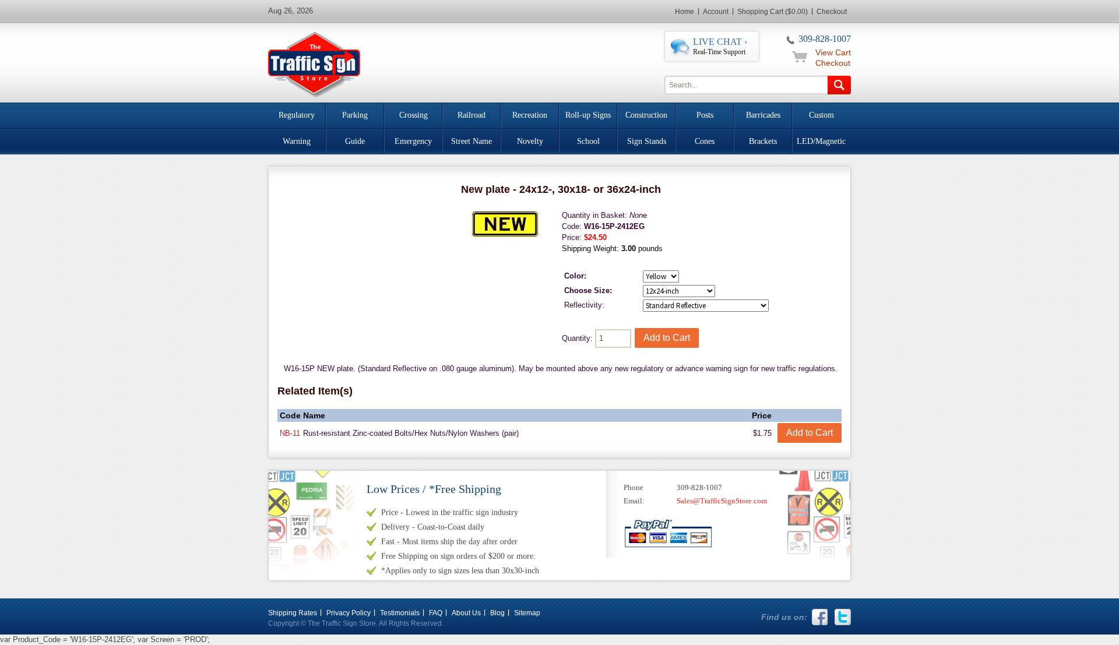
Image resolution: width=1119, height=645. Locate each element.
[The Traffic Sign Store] (314, 63)
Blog (497, 613)
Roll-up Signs (588, 115)
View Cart (833, 52)
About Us (466, 613)
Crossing (413, 115)
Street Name (471, 141)
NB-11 (290, 433)
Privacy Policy (348, 613)
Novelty (530, 141)
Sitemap (527, 613)
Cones (705, 141)
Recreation (529, 115)
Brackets (763, 141)
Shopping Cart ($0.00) (772, 12)
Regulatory (297, 115)
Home (684, 12)
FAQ (435, 613)
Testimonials (400, 613)
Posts (704, 115)
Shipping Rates (292, 613)
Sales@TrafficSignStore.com (722, 500)
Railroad (471, 115)
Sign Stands (646, 141)
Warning (297, 141)
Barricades (763, 115)
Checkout (832, 12)
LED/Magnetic (821, 141)
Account (716, 12)
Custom (821, 115)
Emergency (413, 141)
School (588, 141)
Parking (355, 115)
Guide (355, 141)
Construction (646, 115)
